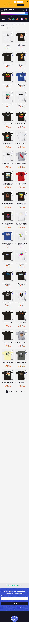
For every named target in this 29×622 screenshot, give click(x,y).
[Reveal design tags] (12, 41)
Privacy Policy (18, 606)
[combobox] (13, 13)
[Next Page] (25, 391)
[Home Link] (9, 10)
